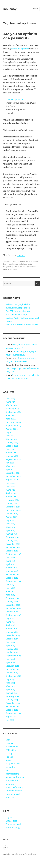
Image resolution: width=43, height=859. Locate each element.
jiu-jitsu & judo (13, 763)
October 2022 (12, 446)
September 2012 (13, 713)
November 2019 (13, 510)
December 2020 (13, 473)
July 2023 (10, 432)
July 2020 (10, 483)
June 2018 (10, 557)
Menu (35, 9)
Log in (9, 817)
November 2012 (13, 706)
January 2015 (12, 649)
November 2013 (13, 669)
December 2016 (13, 605)
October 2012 (12, 710)
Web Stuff (10, 797)
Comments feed (13, 824)
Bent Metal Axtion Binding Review (22, 324)
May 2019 (10, 527)
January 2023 (12, 442)
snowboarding (12, 774)
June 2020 (10, 486)
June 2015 (10, 642)
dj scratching (12, 746)
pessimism (31, 267)
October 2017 (12, 578)
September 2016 (13, 615)
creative (9, 743)
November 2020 (13, 476)
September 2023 (13, 425)
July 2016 (10, 618)
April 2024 (11, 419)
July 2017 (10, 584)
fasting (9, 753)
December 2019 (13, 507)
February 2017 (12, 598)
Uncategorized (22, 261)
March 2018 (11, 567)
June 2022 (10, 449)
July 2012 (10, 720)
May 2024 (10, 415)
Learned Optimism (14, 99)
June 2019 (10, 523)
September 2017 (13, 581)
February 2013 (12, 696)
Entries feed (11, 821)
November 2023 (13, 422)
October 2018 (12, 551)
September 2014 (13, 655)
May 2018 (10, 561)
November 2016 (13, 608)
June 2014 (10, 659)
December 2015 (13, 635)
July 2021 (10, 463)
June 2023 (10, 435)
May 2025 (10, 402)
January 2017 (12, 601)
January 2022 (12, 456)
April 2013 (10, 689)
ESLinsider (11, 750)
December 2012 (13, 703)
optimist (23, 267)
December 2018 (13, 544)
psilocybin (10, 767)
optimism (15, 267)
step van (10, 784)
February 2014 (12, 666)
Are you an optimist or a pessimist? (20, 36)
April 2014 (10, 662)
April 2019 (10, 530)
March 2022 (11, 452)
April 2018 (10, 564)
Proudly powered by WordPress (24, 854)
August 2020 (12, 479)
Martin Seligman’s (20, 49)
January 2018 (12, 571)
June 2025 (10, 398)
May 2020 (10, 490)
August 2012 (11, 716)
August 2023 (12, 429)
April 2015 (10, 645)
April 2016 (10, 625)
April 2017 (10, 595)
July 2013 (10, 679)
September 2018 (13, 554)
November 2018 (13, 547)
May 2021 (10, 466)
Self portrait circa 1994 (16, 314)
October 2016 (12, 611)
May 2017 (10, 591)
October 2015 (12, 639)
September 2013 (13, 676)
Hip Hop (9, 757)
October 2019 (12, 513)
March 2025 (11, 405)
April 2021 (10, 469)
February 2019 (12, 537)
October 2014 (12, 652)
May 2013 (10, 686)
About (6, 839)
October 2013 (12, 672)
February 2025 (12, 408)
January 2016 (12, 632)
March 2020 (11, 496)
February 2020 (12, 500)
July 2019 (10, 520)
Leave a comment (10, 269)
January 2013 (12, 699)
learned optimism (19, 264)
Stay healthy (12, 780)
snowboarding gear (15, 777)
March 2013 (11, 693)
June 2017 (10, 588)
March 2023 (11, 439)
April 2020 (11, 493)
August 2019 (11, 517)
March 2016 (11, 628)
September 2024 (13, 412)
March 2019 (11, 534)
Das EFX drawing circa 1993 (19, 311)
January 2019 (12, 540)
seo (7, 770)
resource (21, 255)
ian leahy (9, 9)
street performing (14, 787)
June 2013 (10, 683)
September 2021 (13, 459)
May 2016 (10, 622)
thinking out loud (14, 790)
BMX (8, 740)
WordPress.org (13, 827)
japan (8, 760)
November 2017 (13, 574)
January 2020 (12, 503)
